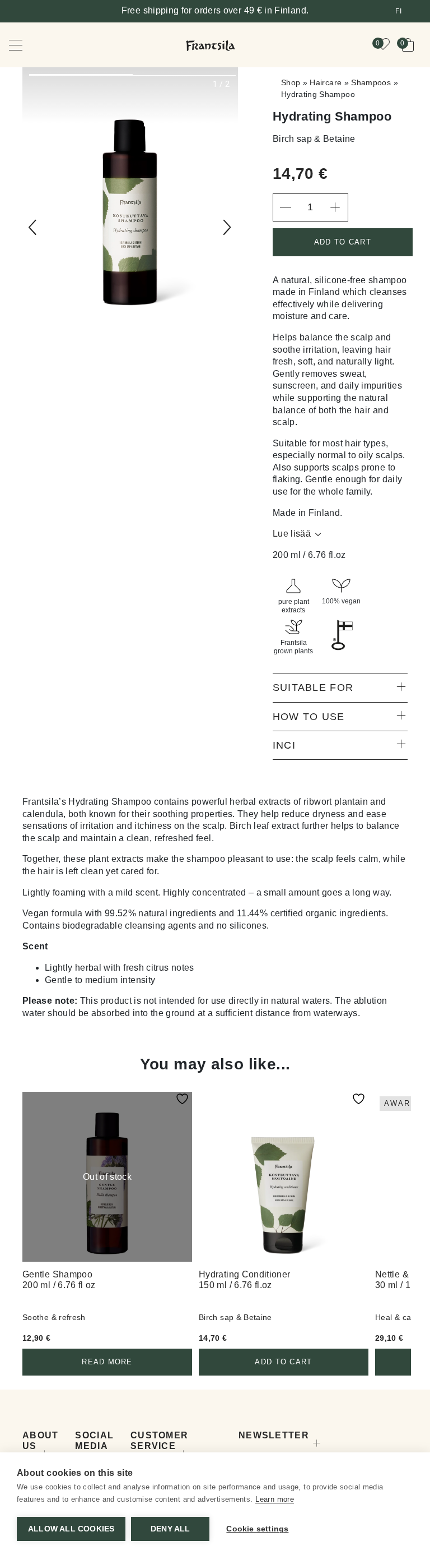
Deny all (170, 1529)
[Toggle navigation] (23, 44)
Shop (290, 82)
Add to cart (342, 242)
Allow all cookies (71, 1529)
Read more (107, 1362)
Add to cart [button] (283, 1362)
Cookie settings (257, 1529)
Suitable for (313, 687)
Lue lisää (292, 533)
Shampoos (371, 82)
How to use (309, 716)
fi (398, 11)
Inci (284, 745)
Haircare (326, 82)
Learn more (274, 1499)
